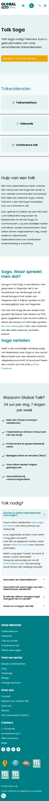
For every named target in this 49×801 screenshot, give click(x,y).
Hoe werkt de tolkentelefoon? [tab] (20, 579)
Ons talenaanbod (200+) (15, 715)
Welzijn (5, 677)
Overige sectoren (11, 682)
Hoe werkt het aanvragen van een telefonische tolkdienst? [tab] (23, 588)
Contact (6, 696)
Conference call (10, 645)
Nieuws (5, 710)
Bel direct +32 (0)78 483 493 (19, 58)
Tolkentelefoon (9, 631)
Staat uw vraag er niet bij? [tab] (18, 606)
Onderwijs (6, 673)
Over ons (6, 705)
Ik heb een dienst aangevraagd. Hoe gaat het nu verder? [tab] (21, 597)
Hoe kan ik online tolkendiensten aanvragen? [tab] (22, 514)
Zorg (3, 668)
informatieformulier (13, 563)
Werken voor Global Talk (15, 701)
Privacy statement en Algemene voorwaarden (21, 791)
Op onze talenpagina (13, 326)
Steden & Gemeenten (13, 663)
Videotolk (6, 636)
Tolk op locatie (9, 640)
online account (19, 544)
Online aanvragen (11, 650)
